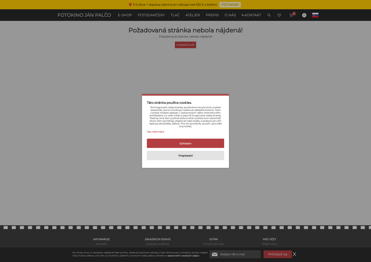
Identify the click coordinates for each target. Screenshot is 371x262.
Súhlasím (185, 143)
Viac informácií (155, 131)
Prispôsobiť (186, 155)
